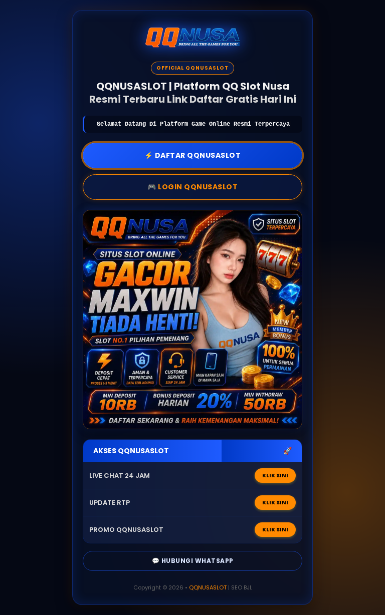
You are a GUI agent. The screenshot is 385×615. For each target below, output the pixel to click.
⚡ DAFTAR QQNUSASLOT (192, 155)
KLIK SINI (275, 475)
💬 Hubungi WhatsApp (193, 560)
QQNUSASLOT (208, 587)
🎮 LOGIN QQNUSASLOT (192, 187)
